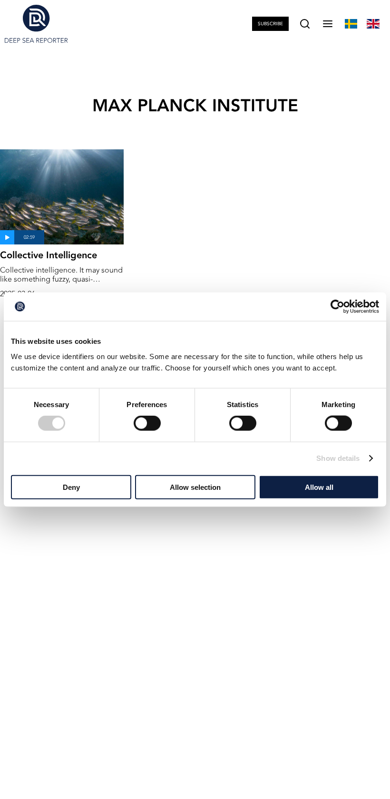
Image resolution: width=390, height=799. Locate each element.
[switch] (147, 423)
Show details (338, 458)
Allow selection (195, 487)
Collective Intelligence (48, 255)
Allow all (319, 487)
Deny (71, 487)
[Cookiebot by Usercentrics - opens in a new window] (337, 307)
